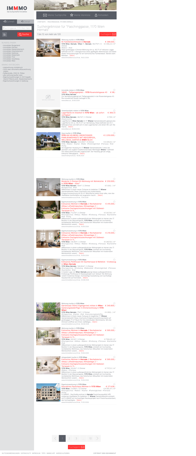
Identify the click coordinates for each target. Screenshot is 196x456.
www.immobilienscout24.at (70, 57)
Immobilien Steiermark (11, 55)
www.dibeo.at (66, 100)
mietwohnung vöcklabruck (13, 67)
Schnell (10, 21)
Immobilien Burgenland (11, 45)
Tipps (43, 453)
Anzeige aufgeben (62, 453)
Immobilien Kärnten (10, 47)
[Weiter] (97, 438)
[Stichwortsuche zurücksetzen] (4, 34)
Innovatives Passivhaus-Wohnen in (81, 386)
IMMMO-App (51, 453)
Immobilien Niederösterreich (13, 49)
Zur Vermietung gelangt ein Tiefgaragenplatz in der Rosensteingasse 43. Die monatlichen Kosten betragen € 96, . (87, 97)
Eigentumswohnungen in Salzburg (15, 81)
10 (90, 438)
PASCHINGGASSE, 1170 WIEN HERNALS (60, 22)
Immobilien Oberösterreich (13, 51)
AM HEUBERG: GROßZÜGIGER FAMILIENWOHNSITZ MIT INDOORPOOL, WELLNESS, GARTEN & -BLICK (78, 137)
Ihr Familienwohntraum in (75, 42)
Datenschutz (26, 453)
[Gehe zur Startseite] (17, 12)
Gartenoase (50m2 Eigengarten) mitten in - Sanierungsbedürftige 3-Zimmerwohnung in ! (82, 307)
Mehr (72, 55)
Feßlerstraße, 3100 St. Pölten (14, 73)
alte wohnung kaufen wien (12, 75)
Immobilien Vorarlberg (11, 59)
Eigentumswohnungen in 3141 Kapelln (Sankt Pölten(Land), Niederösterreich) (17, 78)
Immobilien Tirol (9, 57)
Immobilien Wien (9, 61)
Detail (27, 21)
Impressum (36, 453)
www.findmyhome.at (68, 155)
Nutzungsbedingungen (11, 453)
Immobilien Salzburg (10, 53)
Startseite (41, 22)
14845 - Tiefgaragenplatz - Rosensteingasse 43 (84, 92)
